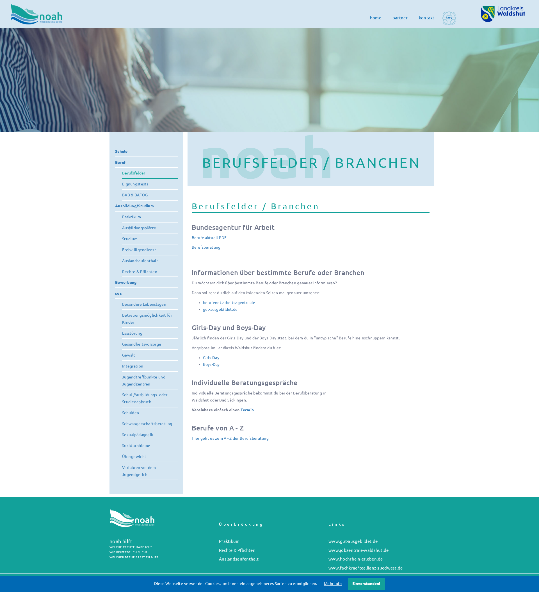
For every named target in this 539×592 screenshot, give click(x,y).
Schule (121, 151)
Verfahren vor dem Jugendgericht (139, 471)
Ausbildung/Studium (134, 206)
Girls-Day (211, 357)
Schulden (130, 412)
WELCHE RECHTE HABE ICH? (130, 547)
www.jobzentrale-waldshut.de (358, 550)
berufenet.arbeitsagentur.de (229, 302)
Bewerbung (126, 282)
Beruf (120, 162)
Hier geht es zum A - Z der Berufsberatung (230, 438)
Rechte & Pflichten (139, 271)
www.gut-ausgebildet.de (353, 541)
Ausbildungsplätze (139, 228)
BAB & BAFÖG (135, 195)
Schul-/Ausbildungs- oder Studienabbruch (145, 398)
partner (400, 17)
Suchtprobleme (136, 445)
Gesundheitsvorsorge (141, 344)
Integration (132, 366)
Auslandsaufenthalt (140, 260)
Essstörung (132, 333)
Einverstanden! (366, 583)
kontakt (427, 17)
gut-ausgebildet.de (220, 309)
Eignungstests (135, 184)
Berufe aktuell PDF (209, 237)
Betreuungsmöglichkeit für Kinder (147, 319)
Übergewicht (134, 456)
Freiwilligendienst (139, 250)
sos (449, 17)
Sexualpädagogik (137, 434)
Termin (247, 410)
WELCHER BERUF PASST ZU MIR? (133, 557)
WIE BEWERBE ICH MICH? (128, 552)
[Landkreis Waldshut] (503, 14)
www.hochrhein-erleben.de (355, 559)
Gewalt (128, 355)
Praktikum (131, 217)
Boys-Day (211, 364)
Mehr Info (333, 583)
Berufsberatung (206, 247)
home (375, 17)
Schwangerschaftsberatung (147, 423)
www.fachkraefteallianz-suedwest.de (365, 568)
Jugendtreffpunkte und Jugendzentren (143, 380)
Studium (130, 239)
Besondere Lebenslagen (144, 304)
